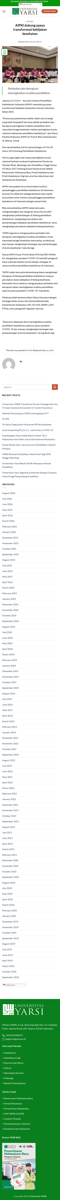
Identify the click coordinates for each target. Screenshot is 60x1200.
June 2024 (7, 637)
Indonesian (27, 4)
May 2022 (7, 777)
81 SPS (5, 418)
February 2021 (9, 854)
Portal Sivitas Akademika (16, 1108)
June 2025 (7, 571)
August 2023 (8, 693)
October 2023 (9, 682)
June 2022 (7, 771)
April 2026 (7, 515)
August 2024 (8, 626)
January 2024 (9, 665)
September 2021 (10, 821)
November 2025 (10, 543)
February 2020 (9, 910)
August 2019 (8, 943)
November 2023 (10, 676)
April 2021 (7, 843)
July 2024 (7, 632)
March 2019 (8, 966)
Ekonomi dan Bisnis (13, 1062)
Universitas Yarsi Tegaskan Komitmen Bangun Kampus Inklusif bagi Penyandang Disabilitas (29, 474)
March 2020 (8, 904)
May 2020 (7, 893)
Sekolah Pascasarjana (14, 1083)
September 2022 (10, 754)
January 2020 (9, 916)
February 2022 (9, 793)
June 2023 (7, 704)
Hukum (7, 1067)
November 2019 (10, 927)
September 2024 (10, 621)
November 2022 (10, 743)
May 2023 (7, 710)
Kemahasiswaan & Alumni (17, 1123)
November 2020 (10, 865)
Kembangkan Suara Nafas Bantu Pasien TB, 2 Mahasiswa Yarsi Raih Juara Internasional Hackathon (28, 437)
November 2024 (10, 610)
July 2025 (7, 565)
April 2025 (7, 582)
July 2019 (7, 949)
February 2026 (9, 526)
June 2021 (7, 838)
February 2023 (9, 726)
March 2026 (8, 520)
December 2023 (10, 671)
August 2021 (8, 827)
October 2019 (9, 932)
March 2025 (8, 587)
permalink (49, 350)
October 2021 (9, 815)
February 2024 (9, 660)
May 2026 (7, 509)
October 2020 (9, 871)
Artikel (30, 21)
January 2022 (9, 799)
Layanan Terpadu (12, 1118)
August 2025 (8, 559)
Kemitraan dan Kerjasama (17, 1128)
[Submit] (55, 387)
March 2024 (8, 654)
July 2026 (7, 498)
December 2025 (10, 537)
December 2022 (10, 737)
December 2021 (10, 804)
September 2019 (10, 938)
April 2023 (7, 715)
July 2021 (7, 832)
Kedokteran (10, 1052)
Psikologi (8, 1078)
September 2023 (10, 687)
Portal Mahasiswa (13, 1103)
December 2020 (10, 860)
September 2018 (10, 977)
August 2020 (8, 882)
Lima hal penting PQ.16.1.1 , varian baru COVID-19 (27, 430)
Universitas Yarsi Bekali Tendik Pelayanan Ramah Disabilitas (26, 465)
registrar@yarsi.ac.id (15, 1039)
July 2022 (7, 765)
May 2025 (7, 576)
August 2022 (8, 760)
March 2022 (8, 788)
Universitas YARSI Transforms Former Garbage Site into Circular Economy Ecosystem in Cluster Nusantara (30, 406)
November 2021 (10, 810)
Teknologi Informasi (14, 1073)
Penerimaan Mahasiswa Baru (18, 1098)
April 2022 (7, 782)
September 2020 (10, 877)
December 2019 (10, 921)
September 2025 (10, 554)
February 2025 (9, 593)
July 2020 (7, 888)
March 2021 (8, 849)
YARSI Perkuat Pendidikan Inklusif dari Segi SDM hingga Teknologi (26, 456)
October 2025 (9, 548)
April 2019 (7, 960)
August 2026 (8, 493)
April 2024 (7, 649)
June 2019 (7, 955)
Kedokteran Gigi (12, 1057)
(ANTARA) (15, 100)
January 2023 (9, 732)
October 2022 (9, 749)
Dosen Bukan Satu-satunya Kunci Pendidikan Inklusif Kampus (28, 446)
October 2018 (9, 971)
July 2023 (7, 699)
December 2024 (10, 604)
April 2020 (7, 899)
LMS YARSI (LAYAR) (14, 1113)
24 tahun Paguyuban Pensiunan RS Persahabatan (27, 424)
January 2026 (9, 532)
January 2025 (9, 598)
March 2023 (8, 721)
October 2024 (9, 615)
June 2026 (7, 504)
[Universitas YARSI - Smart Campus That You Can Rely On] (24, 11)
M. (41, 42)
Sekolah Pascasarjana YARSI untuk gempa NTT (25, 413)
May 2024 (7, 643)
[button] (4, 11)
